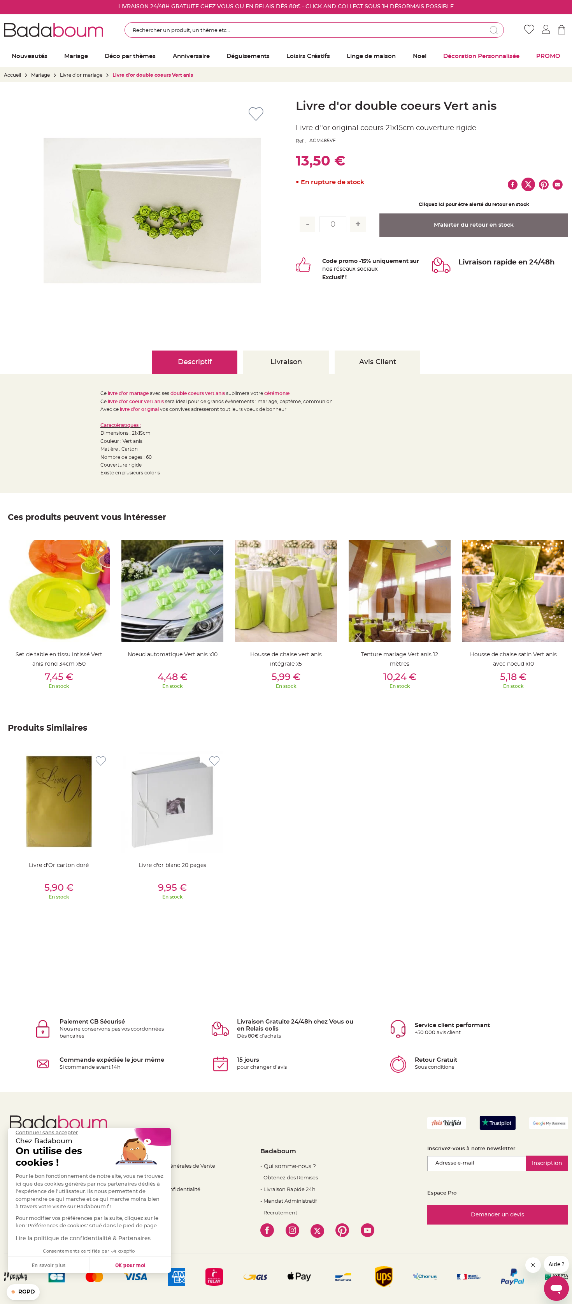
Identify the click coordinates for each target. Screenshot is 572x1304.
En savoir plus (48, 1265)
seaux (348, 269)
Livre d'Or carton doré (59, 865)
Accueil (12, 75)
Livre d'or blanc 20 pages (172, 865)
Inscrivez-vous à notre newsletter (471, 1148)
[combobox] (314, 30)
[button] (23, 1292)
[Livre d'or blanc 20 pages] (172, 802)
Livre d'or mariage (81, 75)
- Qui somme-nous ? (288, 1166)
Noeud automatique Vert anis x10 (173, 654)
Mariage (40, 75)
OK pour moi (130, 1265)
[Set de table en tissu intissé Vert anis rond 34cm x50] (59, 591)
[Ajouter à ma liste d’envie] (101, 550)
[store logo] (53, 30)
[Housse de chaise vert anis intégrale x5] (286, 591)
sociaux (367, 269)
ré (337, 269)
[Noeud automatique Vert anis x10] (172, 591)
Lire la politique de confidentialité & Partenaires (83, 1238)
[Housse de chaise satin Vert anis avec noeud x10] (513, 591)
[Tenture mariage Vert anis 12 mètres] (400, 591)
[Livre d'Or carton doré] (59, 802)
